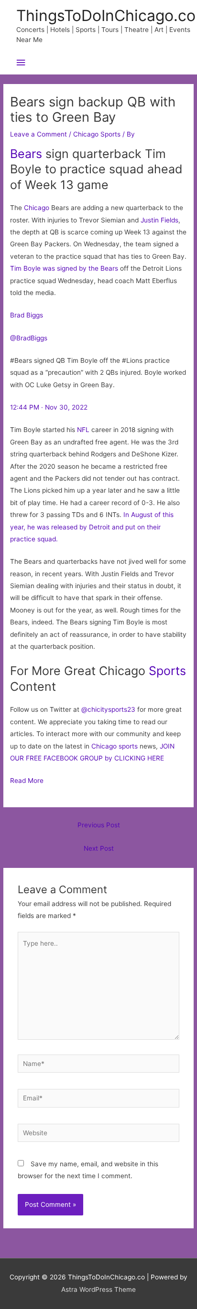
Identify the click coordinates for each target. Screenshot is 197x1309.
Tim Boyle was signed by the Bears (64, 268)
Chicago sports (114, 746)
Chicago (36, 207)
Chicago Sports (96, 134)
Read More (27, 780)
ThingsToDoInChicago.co (106, 15)
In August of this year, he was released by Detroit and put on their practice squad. (92, 527)
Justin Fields (159, 220)
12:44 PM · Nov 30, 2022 (49, 407)
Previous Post (98, 825)
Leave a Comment (38, 134)
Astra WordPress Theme (98, 1289)
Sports (167, 671)
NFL (83, 429)
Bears (26, 154)
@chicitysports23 (108, 709)
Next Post (99, 848)
